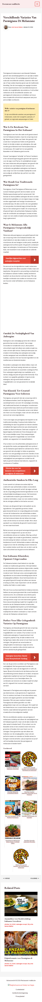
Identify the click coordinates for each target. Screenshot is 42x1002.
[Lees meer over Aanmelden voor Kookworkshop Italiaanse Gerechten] (20, 904)
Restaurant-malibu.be (11, 4)
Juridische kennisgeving (20, 993)
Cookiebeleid (20, 989)
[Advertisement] (21, 51)
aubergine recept (21, 924)
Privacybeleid (20, 996)
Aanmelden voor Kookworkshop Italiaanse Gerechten (17, 920)
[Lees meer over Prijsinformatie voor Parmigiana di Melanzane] (20, 943)
